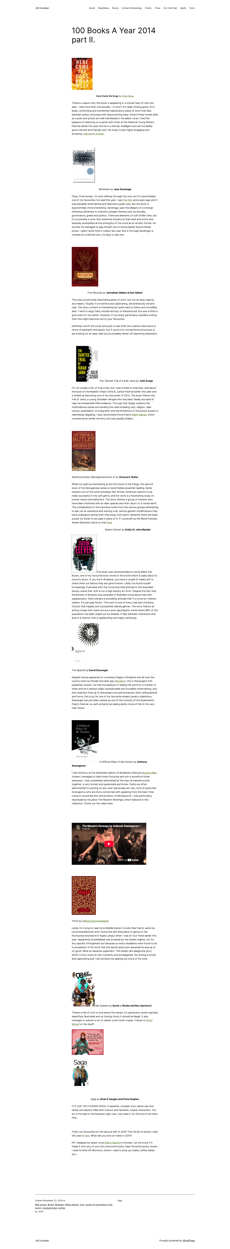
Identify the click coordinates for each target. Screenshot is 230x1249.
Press (157, 8)
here (109, 522)
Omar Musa (128, 96)
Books (115, 8)
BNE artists (40, 1204)
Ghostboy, (120, 681)
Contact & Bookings (132, 8)
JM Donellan (42, 8)
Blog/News (103, 8)
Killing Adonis (112, 1142)
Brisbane (59, 1204)
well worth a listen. (93, 133)
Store (192, 8)
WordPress (189, 1240)
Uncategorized (49, 1208)
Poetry (148, 8)
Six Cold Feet (170, 8)
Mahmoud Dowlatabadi (96, 921)
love (82, 1204)
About (92, 8)
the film (128, 200)
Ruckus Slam (150, 772)
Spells (183, 8)
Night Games (139, 414)
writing (61, 1208)
